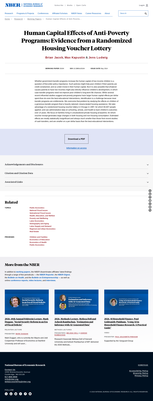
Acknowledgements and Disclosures (24, 164)
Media (69, 5)
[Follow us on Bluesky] (15, 393)
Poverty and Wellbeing (39, 218)
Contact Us (10, 370)
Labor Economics (37, 221)
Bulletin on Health (16, 278)
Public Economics (37, 208)
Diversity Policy (140, 373)
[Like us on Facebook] (25, 393)
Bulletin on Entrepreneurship (45, 278)
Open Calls (81, 5)
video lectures (35, 280)
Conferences (43, 13)
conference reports (19, 280)
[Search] (145, 13)
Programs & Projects (25, 13)
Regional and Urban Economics (42, 229)
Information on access (76, 148)
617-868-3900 (11, 377)
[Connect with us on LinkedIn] (11, 393)
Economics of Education (40, 240)
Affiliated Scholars (60, 13)
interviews (50, 280)
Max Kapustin (75, 57)
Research (9, 13)
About (107, 13)
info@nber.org (11, 379)
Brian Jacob (54, 57)
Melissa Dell (72, 333)
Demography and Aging (39, 224)
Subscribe (59, 5)
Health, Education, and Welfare (42, 216)
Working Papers (34, 19)
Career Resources (93, 13)
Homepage (143, 365)
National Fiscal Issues (39, 210)
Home (7, 19)
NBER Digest (64, 275)
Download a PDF (76, 139)
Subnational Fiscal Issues (40, 213)
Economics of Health (38, 242)
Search (123, 13)
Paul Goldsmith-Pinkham (126, 337)
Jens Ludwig (98, 57)
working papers (23, 272)
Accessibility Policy (138, 371)
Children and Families (38, 237)
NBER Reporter (47, 275)
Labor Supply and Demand (40, 226)
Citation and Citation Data (19, 173)
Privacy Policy (141, 376)
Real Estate (34, 231)
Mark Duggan (22, 334)
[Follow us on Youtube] (30, 393)
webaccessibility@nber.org (18, 382)
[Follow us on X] (6, 393)
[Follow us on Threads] (20, 393)
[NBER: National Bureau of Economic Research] (26, 6)
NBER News (76, 13)
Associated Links (14, 181)
